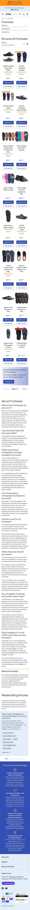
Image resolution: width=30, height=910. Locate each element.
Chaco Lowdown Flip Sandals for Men (8, 268)
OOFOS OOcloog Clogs (21, 227)
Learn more (6, 28)
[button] (27, 14)
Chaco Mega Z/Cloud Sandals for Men (21, 191)
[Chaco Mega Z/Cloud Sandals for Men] (21, 178)
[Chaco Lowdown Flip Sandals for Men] (8, 256)
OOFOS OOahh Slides (8, 107)
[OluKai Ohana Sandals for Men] (21, 298)
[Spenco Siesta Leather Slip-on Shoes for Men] (8, 136)
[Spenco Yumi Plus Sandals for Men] (8, 333)
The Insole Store (10, 905)
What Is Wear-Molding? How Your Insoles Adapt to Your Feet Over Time (14, 716)
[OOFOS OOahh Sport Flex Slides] (8, 56)
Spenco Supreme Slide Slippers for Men (22, 268)
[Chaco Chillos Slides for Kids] (8, 178)
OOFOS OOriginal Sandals (21, 68)
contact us (21, 677)
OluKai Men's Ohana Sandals (8, 226)
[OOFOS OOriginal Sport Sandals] (21, 96)
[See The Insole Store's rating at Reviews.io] (21, 895)
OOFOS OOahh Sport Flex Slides (8, 68)
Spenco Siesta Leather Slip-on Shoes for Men (8, 149)
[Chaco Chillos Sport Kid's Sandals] (21, 136)
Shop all (4, 25)
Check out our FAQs (15, 877)
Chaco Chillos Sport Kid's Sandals (21, 148)
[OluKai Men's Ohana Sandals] (8, 216)
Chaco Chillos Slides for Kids (8, 189)
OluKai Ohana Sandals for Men (21, 309)
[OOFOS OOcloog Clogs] (21, 216)
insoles (7, 460)
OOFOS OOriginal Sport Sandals (22, 108)
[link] (6, 389)
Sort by (4, 42)
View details (8, 86)
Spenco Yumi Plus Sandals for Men (8, 345)
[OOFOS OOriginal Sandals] (21, 56)
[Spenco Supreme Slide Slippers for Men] (21, 256)
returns (11, 641)
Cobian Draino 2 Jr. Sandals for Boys (22, 345)
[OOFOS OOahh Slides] (8, 96)
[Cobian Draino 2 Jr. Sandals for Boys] (21, 333)
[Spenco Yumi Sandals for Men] (8, 298)
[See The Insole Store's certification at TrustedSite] (21, 900)
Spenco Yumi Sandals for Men (8, 309)
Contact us (5, 32)
